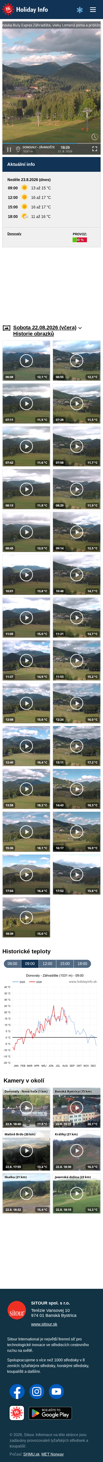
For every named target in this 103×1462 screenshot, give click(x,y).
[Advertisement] (51, 283)
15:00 (65, 964)
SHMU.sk (31, 1454)
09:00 (30, 964)
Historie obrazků (33, 334)
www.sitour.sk (44, 1324)
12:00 (47, 964)
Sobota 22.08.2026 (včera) (44, 327)
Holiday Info (20, 6)
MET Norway (52, 1454)
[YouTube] (56, 1392)
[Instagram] (36, 1392)
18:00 (82, 964)
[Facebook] (17, 1392)
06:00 (12, 964)
